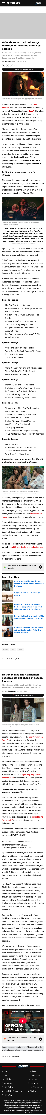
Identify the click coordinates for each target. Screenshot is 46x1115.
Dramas (5, 649)
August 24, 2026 (24, 848)
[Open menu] (3, 3)
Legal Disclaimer (35, 1087)
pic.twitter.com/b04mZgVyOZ (14, 845)
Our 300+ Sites (34, 1075)
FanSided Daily (8, 1079)
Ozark (20, 649)
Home (4, 659)
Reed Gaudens (10, 691)
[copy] (15, 65)
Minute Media (12, 1100)
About (4, 1071)
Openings (32, 1071)
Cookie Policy (7, 1087)
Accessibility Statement (12, 1091)
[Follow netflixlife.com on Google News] (40, 567)
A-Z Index (32, 1091)
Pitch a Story (33, 1079)
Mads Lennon (10, 61)
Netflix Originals (14, 659)
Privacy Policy (7, 1083)
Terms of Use (33, 1083)
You (13, 649)
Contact (5, 1075)
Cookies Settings (9, 1095)
